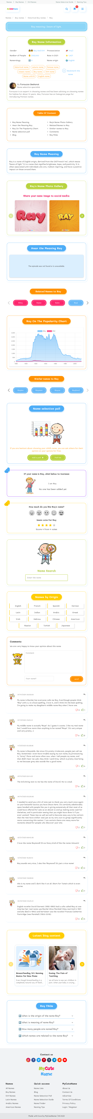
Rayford (76, 390)
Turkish (47, 625)
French (37, 606)
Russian (27, 625)
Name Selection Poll (43, 1096)
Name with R (29, 76)
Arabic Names (12, 1103)
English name (44, 76)
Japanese (65, 625)
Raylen (20, 390)
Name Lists (38, 1088)
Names (9, 2)
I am (52, 483)
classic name (24, 71)
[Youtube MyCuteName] (65, 1060)
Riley (20, 303)
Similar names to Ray (58, 128)
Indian (37, 612)
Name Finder (39, 1103)
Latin (18, 612)
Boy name (38, 71)
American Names (13, 1107)
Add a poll (36, 457)
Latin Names (11, 1099)
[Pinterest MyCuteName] (44, 1060)
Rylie (57, 303)
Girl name (50, 71)
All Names (10, 1088)
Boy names (20, 18)
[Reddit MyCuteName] (59, 1060)
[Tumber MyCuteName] (49, 1060)
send (77, 679)
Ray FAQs (53, 135)
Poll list (58, 457)
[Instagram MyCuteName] (28, 1060)
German (75, 606)
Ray (51, 18)
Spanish (56, 606)
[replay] (84, 694)
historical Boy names (37, 18)
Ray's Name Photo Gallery (60, 122)
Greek (75, 612)
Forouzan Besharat (29, 84)
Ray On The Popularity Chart (25, 128)
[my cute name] (46, 1071)
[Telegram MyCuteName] (54, 1060)
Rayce (57, 390)
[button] (11, 216)
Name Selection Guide (64, 2)
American (75, 619)
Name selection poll (21, 131)
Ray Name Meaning (20, 122)
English (18, 606)
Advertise (66, 1096)
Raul (76, 303)
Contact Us (67, 1092)
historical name (21, 67)
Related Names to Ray (59, 125)
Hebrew (37, 619)
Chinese (56, 619)
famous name (53, 67)
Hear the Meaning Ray (22, 125)
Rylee (39, 303)
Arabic (56, 612)
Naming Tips (81, 2)
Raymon (38, 390)
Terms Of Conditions (71, 1099)
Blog (14, 135)
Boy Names (20, 2)
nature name (37, 67)
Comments (54, 131)
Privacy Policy (68, 1103)
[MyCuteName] (12, 9)
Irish (18, 619)
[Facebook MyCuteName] (33, 1060)
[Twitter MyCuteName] (39, 1060)
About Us (66, 1088)
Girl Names (32, 2)
